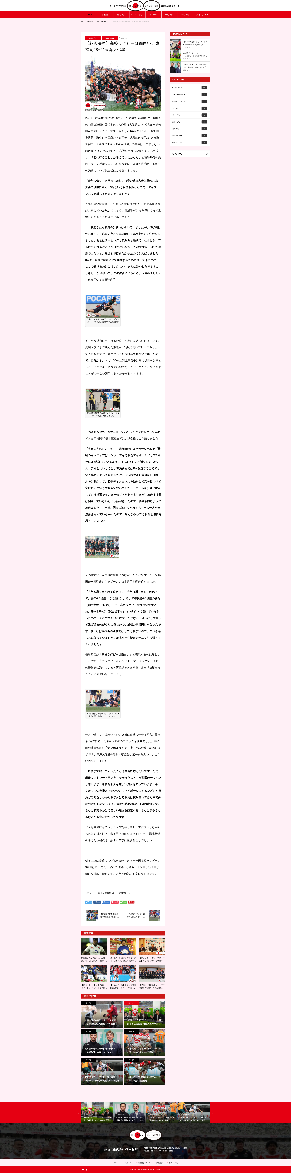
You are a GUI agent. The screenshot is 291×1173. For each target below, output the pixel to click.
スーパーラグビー (137, 15)
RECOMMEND (109, 38)
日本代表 (105, 15)
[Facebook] (86, 1169)
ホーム (116, 1163)
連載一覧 (128, 1163)
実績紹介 (159, 1163)
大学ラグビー (169, 15)
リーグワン (153, 15)
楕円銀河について (144, 1163)
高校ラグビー (185, 15)
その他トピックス (201, 15)
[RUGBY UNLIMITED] (145, 5)
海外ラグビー (121, 15)
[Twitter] (83, 1169)
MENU (89, 15)
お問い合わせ (173, 1163)
